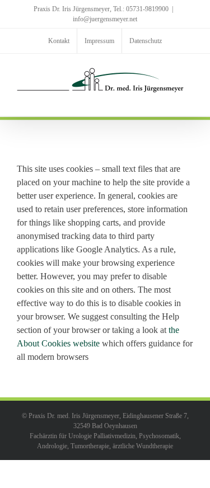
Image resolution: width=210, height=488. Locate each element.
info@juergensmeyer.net (105, 19)
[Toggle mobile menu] (188, 99)
